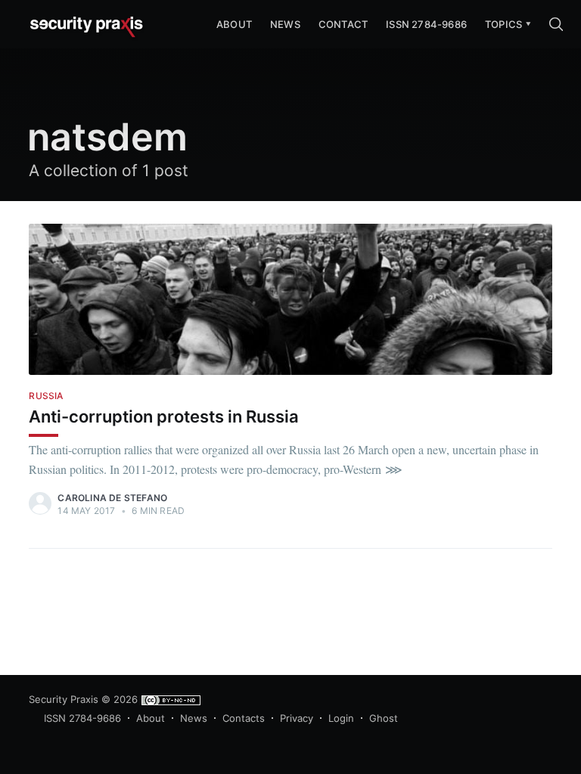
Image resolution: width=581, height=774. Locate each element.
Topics (503, 24)
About (150, 718)
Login (341, 718)
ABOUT (234, 24)
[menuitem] (503, 25)
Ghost (383, 718)
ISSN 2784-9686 (426, 24)
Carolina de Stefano (112, 497)
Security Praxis (63, 699)
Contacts (243, 718)
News (285, 24)
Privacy (296, 718)
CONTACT (343, 24)
